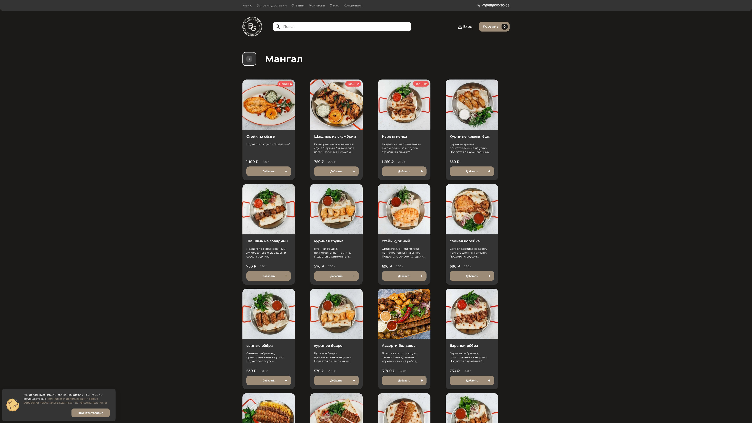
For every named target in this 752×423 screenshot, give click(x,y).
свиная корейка (465, 241)
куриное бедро (328, 345)
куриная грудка (328, 241)
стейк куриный (396, 241)
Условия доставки (272, 5)
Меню (247, 5)
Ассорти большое (399, 345)
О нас (334, 5)
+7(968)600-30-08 (495, 5)
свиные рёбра (259, 345)
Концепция (352, 5)
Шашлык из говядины (267, 241)
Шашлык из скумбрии (335, 136)
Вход (467, 26)
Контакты (317, 5)
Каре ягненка (394, 136)
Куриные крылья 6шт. (470, 136)
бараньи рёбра (464, 345)
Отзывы (298, 5)
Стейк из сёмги (260, 136)
